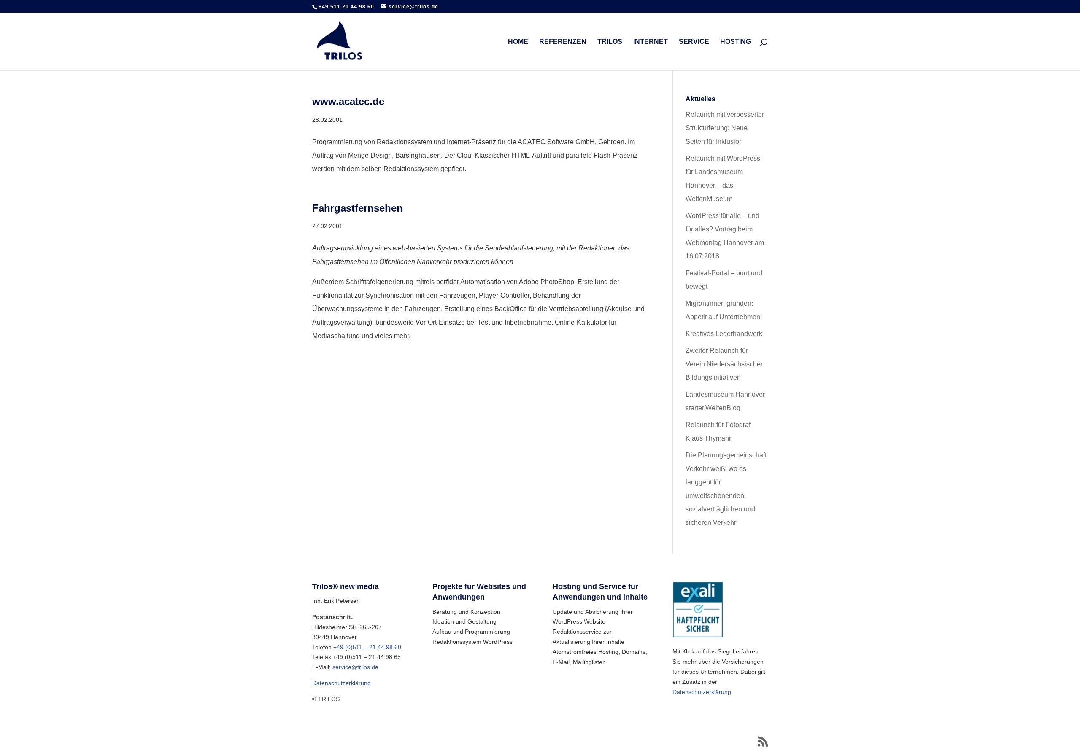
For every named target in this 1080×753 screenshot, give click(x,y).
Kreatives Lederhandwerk (724, 333)
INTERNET (650, 42)
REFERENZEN (562, 42)
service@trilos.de (355, 667)
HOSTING (735, 42)
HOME (518, 42)
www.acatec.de (348, 101)
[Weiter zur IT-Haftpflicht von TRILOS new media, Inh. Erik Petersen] (697, 635)
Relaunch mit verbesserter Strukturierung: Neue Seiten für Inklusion (725, 128)
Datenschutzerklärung (341, 683)
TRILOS (609, 42)
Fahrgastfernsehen (357, 208)
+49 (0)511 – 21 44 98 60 (367, 647)
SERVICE (694, 42)
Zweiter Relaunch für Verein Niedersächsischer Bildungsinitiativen (724, 364)
